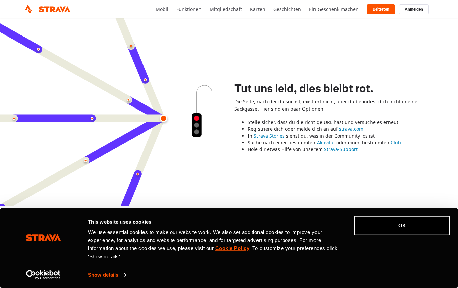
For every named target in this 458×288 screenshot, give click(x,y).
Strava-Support (341, 149)
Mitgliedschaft (226, 9)
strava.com (351, 129)
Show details (103, 275)
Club (396, 142)
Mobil (162, 9)
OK (402, 225)
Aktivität (326, 142)
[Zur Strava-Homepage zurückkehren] (28, 9)
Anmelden (414, 9)
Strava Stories (269, 136)
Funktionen (189, 9)
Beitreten (381, 9)
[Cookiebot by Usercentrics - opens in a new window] (43, 275)
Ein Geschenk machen (334, 9)
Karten (257, 9)
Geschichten (287, 9)
